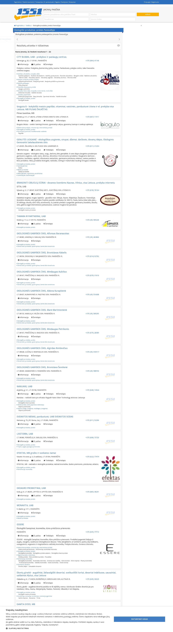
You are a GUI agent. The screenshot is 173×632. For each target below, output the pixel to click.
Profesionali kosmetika (26, 562)
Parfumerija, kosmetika (24, 469)
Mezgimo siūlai (78, 76)
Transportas (39, 2)
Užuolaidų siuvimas (60, 77)
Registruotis (155, 2)
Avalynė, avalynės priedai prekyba (28, 79)
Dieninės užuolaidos (66, 76)
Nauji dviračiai (37, 96)
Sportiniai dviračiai (49, 96)
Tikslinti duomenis (28, 2)
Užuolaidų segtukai (47, 77)
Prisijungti (147, 2)
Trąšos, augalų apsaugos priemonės (28, 447)
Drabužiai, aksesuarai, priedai (26, 87)
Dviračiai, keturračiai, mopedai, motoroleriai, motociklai (35, 91)
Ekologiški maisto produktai (27, 210)
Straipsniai (72, 2)
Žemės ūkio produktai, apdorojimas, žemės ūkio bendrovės (36, 246)
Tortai (38, 598)
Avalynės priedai (38, 81)
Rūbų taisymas (23, 85)
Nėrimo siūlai (23, 77)
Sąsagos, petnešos (24, 89)
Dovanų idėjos (22, 566)
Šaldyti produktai (23, 171)
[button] (58, 628)
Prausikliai (48, 557)
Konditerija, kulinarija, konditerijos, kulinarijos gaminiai (34, 596)
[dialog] (86, 619)
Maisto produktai (22, 170)
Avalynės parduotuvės (25, 81)
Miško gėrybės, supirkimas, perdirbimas (29, 173)
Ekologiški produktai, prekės (26, 98)
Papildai (20, 133)
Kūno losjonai (75, 561)
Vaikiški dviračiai (37, 93)
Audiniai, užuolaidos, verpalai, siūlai (28, 74)
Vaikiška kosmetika (41, 562)
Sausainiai (32, 598)
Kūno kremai (66, 561)
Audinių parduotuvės (52, 76)
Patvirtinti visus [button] (139, 619)
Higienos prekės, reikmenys (26, 555)
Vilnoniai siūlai (71, 77)
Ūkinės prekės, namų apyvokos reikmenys (30, 405)
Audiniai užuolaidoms (37, 76)
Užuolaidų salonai (34, 77)
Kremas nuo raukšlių (53, 561)
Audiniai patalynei (24, 76)
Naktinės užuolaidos (90, 76)
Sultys (20, 168)
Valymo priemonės (24, 406)
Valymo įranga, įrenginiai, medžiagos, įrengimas (32, 408)
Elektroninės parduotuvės (26, 549)
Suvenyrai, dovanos (23, 564)
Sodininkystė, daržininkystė (25, 175)
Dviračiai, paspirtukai (23, 94)
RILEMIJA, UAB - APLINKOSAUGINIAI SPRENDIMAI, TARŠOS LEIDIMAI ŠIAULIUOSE (68, 39)
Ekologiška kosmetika (25, 553)
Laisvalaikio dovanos (35, 566)
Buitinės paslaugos (23, 83)
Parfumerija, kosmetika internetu (46, 549)
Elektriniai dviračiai (24, 93)
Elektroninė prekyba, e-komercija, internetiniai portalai (34, 128)
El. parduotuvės (49, 2)
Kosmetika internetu (39, 561)
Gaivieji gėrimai (22, 166)
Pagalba (57, 2)
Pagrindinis (17, 2)
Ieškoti (147, 14)
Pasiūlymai (64, 2)
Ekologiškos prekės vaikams (41, 553)
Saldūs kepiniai (23, 598)
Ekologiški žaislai (23, 100)
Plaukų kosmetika (86, 561)
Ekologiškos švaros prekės (26, 403)
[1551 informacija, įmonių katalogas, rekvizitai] (28, 14)
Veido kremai (64, 562)
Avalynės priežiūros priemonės (54, 81)
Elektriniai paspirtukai (25, 96)
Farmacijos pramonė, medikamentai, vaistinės (31, 131)
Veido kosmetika (53, 562)
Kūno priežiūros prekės (36, 557)
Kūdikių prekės (23, 557)
